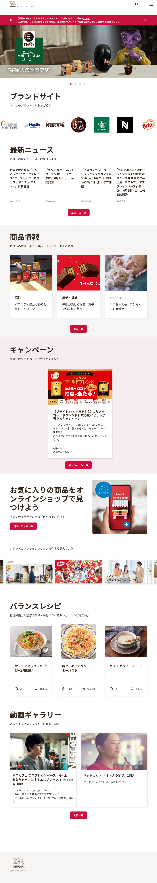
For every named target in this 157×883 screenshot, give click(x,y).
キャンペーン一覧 (78, 465)
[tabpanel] (78, 52)
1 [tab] (71, 84)
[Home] (22, 4)
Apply (137, 5)
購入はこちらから (23, 526)
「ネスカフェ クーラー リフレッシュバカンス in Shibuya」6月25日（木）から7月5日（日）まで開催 (96, 178)
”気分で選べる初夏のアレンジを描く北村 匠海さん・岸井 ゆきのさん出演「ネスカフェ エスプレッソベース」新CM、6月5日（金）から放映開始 (131, 182)
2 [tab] (75, 84)
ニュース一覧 (78, 213)
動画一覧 (78, 815)
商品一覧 (78, 329)
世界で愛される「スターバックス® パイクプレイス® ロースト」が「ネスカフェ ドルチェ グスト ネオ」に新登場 (25, 178)
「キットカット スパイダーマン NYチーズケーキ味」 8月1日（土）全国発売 (59, 176)
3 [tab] (80, 84)
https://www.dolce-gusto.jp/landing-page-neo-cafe (35, 27)
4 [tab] (84, 84)
